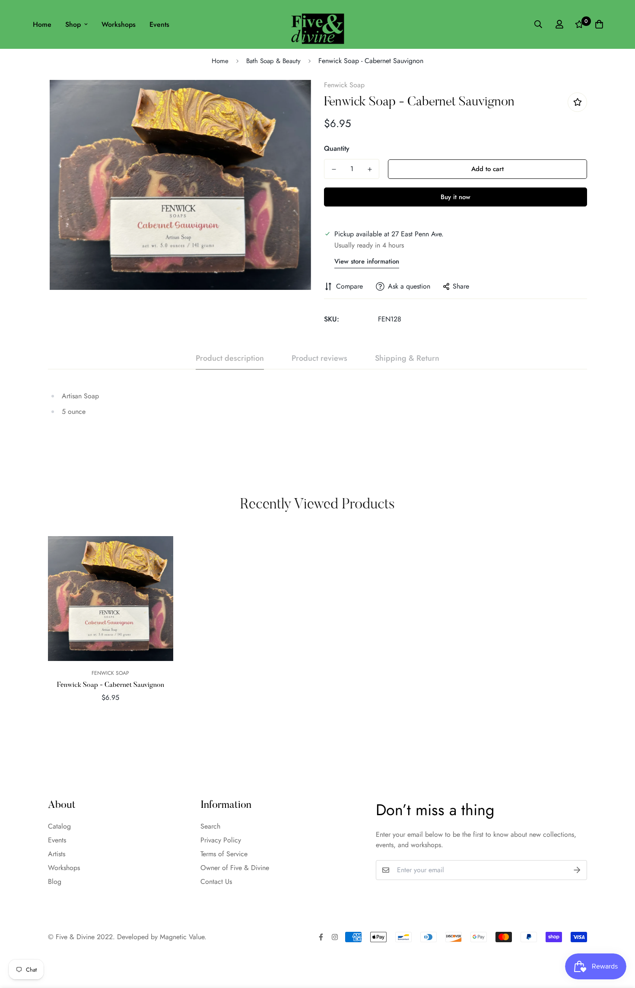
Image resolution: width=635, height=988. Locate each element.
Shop (73, 24)
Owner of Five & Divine (234, 868)
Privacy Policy (220, 840)
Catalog (59, 826)
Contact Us (216, 881)
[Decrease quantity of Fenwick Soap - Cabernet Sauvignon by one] (333, 169)
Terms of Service (224, 854)
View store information (366, 261)
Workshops (119, 24)
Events (159, 24)
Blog (54, 881)
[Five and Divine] (318, 24)
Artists (56, 854)
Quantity (336, 148)
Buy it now (455, 197)
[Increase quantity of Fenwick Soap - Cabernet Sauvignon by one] (369, 169)
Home (42, 24)
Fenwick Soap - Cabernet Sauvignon (110, 685)
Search (210, 826)
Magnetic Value (182, 937)
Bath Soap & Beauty (273, 61)
